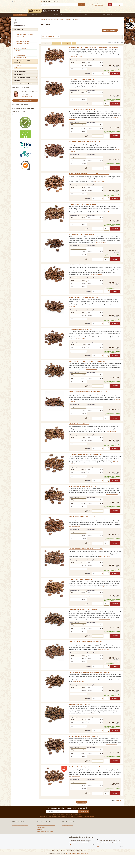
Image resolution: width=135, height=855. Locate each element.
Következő (118, 800)
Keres (81, 4)
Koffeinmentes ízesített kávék (22, 43)
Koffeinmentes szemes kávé (22, 41)
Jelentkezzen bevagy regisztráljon (98, 4)
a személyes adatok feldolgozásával (85, 816)
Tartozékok (17, 80)
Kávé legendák (19, 65)
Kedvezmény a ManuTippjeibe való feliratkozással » (76, 853)
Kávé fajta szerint (18, 29)
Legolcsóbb (57, 43)
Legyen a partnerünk (67, 825)
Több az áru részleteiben (76, 56)
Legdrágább (66, 43)
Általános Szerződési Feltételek (20, 825)
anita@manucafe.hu (27, 96)
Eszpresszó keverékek (21, 48)
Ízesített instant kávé (20, 52)
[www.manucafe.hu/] (21, 1)
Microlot (17, 67)
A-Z (74, 43)
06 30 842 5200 (26, 94)
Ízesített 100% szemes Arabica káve (24, 34)
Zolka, (98, 846)
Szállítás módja (40, 827)
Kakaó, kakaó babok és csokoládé (23, 83)
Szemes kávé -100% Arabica (22, 32)
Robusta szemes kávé (21, 39)
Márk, (70, 844)
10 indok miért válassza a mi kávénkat (46, 825)
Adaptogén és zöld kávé (21, 57)
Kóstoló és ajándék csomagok (22, 77)
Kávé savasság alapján (20, 71)
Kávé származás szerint (20, 74)
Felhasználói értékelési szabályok (45, 831)
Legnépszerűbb (46, 43)
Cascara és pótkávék (20, 55)
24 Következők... (81, 802)
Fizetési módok (40, 829)
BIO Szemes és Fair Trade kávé (23, 36)
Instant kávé (18, 50)
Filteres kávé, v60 (20, 46)
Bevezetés (43, 19)
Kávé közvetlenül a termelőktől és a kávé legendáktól (25, 61)
